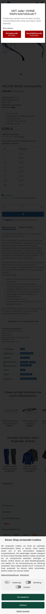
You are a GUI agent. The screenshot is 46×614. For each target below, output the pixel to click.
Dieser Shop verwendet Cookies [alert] (23, 539)
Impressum (24, 575)
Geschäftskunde (34, 34)
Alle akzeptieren (23, 597)
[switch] (7, 582)
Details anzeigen (23, 611)
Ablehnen (23, 605)
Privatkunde (12, 34)
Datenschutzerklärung (10, 575)
